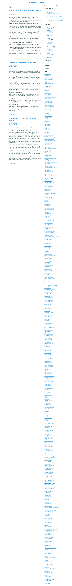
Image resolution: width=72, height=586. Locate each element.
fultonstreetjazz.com (48, 143)
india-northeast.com (47, 170)
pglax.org (46, 370)
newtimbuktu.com (47, 93)
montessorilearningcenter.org (49, 537)
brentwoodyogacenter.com (49, 488)
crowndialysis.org (47, 229)
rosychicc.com (47, 262)
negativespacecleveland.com (49, 372)
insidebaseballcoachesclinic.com (50, 544)
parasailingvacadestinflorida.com (50, 548)
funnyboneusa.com (47, 380)
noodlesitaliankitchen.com (49, 112)
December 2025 (49, 35)
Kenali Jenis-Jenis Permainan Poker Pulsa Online (25, 10)
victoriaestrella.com (47, 392)
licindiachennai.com (48, 79)
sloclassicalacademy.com (48, 292)
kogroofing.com (47, 128)
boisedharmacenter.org (48, 256)
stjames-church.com (48, 323)
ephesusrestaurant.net (48, 518)
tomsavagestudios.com (48, 235)
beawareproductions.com (48, 328)
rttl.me (45, 575)
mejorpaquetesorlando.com (49, 209)
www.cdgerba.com (47, 526)
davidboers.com (47, 439)
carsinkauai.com (47, 545)
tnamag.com (46, 422)
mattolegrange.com (47, 354)
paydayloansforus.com (48, 101)
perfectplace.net (47, 247)
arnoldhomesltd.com (48, 174)
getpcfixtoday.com (47, 117)
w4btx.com (46, 212)
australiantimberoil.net (48, 155)
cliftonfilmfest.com (47, 177)
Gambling (48, 62)
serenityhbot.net (47, 449)
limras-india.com (47, 75)
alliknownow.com (47, 288)
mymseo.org (46, 569)
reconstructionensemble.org (49, 382)
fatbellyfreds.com (47, 521)
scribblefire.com (47, 250)
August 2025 (49, 36)
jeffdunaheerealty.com (48, 460)
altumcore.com (47, 419)
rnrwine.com (46, 563)
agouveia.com (46, 567)
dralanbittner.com (47, 196)
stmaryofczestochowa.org (48, 334)
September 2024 (50, 50)
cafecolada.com (47, 274)
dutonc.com (46, 351)
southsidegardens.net (48, 512)
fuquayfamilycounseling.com (49, 565)
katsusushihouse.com (48, 315)
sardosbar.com (47, 190)
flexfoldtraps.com (47, 464)
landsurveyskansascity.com (49, 470)
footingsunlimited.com (48, 473)
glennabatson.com (47, 294)
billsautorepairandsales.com (49, 534)
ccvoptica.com (47, 492)
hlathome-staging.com (48, 224)
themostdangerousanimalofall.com (50, 285)
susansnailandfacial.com (48, 451)
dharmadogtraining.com (48, 572)
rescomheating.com (47, 576)
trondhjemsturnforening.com (49, 530)
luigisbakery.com (47, 495)
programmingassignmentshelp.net (50, 97)
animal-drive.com (47, 420)
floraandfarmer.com (47, 163)
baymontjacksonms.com (48, 368)
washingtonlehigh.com (48, 493)
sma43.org (46, 485)
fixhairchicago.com (47, 410)
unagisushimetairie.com (48, 114)
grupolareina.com (47, 147)
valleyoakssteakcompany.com (49, 407)
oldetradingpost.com (48, 151)
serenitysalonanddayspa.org (49, 84)
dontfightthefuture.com (48, 173)
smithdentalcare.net (47, 580)
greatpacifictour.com (48, 391)
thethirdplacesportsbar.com (49, 516)
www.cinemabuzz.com (48, 500)
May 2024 (48, 55)
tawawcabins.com (47, 187)
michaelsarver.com (47, 221)
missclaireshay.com (47, 74)
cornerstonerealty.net (48, 506)
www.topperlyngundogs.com (49, 457)
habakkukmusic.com (48, 446)
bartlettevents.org (47, 144)
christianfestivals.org (48, 357)
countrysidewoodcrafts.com (49, 105)
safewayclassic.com (47, 103)
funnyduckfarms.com (48, 554)
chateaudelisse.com (47, 136)
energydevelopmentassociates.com (50, 162)
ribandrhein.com (47, 240)
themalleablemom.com (48, 338)
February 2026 (49, 32)
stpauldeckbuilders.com (48, 472)
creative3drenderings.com (49, 435)
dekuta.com (46, 499)
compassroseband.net (48, 418)
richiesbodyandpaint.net (48, 78)
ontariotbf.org (46, 108)
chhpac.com (46, 571)
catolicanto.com (47, 243)
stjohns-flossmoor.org (48, 378)
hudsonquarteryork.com (48, 523)
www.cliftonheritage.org (48, 484)
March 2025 (49, 42)
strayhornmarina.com (48, 296)
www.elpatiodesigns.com (48, 522)
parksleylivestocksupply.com (49, 255)
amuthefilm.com (47, 308)
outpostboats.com (47, 263)
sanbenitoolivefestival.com (49, 271)
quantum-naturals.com (48, 535)
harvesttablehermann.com (48, 159)
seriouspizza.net (47, 416)
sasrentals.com (47, 219)
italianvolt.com (47, 191)
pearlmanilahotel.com (48, 122)
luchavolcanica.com (47, 385)
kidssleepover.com (47, 98)
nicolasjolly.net (47, 311)
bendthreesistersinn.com (48, 377)
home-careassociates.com (48, 252)
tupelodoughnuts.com (48, 205)
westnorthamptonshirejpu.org (49, 140)
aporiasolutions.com (48, 426)
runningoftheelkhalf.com (48, 458)
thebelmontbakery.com (48, 102)
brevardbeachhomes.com (48, 166)
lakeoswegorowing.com (48, 564)
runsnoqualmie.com (47, 475)
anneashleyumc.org (47, 469)
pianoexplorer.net (47, 511)
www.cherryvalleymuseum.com (50, 148)
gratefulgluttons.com (48, 267)
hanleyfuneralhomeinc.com (49, 208)
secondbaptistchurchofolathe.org (50, 568)
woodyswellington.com (48, 519)
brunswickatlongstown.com (49, 342)
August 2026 (49, 27)
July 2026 (48, 28)
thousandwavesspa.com (48, 393)
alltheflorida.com (36, 2)
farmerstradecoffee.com (48, 437)
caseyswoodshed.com (48, 408)
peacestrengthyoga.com (48, 461)
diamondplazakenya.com (48, 531)
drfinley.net (46, 560)
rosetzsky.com (47, 319)
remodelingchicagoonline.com (49, 487)
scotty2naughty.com (48, 324)
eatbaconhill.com (47, 95)
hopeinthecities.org (47, 266)
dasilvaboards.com (47, 293)
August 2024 (49, 51)
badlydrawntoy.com (47, 443)
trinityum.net (46, 514)
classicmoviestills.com (48, 273)
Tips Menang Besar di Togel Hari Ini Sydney (55, 19)
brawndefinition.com (48, 298)
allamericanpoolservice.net (49, 232)
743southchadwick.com (48, 168)
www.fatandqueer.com (48, 468)
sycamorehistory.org (48, 504)
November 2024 (49, 47)
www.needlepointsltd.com (49, 480)
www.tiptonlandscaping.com (49, 489)
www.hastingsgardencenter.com (50, 510)
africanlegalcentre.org (48, 313)
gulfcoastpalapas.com (48, 428)
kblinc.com (46, 200)
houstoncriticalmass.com (48, 284)
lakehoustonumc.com (48, 445)
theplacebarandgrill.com (48, 400)
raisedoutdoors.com (47, 179)
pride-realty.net (47, 549)
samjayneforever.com (48, 540)
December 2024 (49, 46)
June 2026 (48, 30)
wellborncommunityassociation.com (50, 137)
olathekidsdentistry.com (48, 206)
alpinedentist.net (47, 129)
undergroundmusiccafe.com (49, 582)
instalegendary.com (47, 109)
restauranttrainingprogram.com (49, 231)
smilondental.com (47, 216)
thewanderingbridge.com (48, 336)
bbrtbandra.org (47, 118)
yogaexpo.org (46, 251)
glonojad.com (46, 320)
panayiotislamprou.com (48, 133)
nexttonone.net (47, 447)
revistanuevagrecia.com (48, 321)
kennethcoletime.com (48, 339)
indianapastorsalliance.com (49, 405)
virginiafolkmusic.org (48, 238)
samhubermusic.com (48, 583)
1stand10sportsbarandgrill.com (49, 210)
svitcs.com (46, 415)
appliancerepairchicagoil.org (49, 106)
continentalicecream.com (48, 300)
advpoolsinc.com (47, 403)
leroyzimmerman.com (48, 558)
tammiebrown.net (47, 350)
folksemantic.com (47, 189)
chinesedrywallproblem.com (49, 376)
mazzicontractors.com (48, 515)
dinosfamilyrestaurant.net (48, 156)
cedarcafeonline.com (48, 86)
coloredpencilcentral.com (48, 175)
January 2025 (49, 45)
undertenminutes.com (48, 89)
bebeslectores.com (47, 154)
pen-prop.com (46, 453)
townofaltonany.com (48, 369)
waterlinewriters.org (48, 431)
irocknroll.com (47, 183)
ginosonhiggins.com (48, 362)
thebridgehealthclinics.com (49, 430)
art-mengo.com (47, 347)
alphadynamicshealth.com (49, 550)
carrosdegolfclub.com (48, 160)
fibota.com (46, 525)
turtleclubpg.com (47, 389)
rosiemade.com (47, 204)
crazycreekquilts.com (48, 301)
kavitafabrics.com (47, 384)
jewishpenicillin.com (48, 233)
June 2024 (48, 54)
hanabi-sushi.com (47, 496)
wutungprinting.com (48, 363)
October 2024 (49, 49)
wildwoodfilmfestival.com (49, 139)
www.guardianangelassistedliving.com (51, 529)
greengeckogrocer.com (48, 223)
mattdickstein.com (47, 442)
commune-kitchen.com (48, 307)
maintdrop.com (47, 124)
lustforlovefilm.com (47, 309)
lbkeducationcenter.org (48, 244)
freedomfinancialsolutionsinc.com (50, 462)
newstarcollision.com (48, 217)
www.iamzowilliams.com (48, 508)
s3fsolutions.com (47, 164)
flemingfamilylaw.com (48, 561)
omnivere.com (47, 90)
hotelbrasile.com (47, 141)
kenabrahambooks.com (48, 305)
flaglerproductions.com (48, 297)
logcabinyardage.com (48, 438)
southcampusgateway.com (49, 135)
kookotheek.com (47, 132)
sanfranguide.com (47, 280)
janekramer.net (47, 345)
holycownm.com (47, 386)
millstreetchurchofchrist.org (49, 546)
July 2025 (48, 38)
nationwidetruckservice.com (49, 388)
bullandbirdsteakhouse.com (49, 481)
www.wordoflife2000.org (48, 185)
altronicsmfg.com (47, 94)
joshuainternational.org (48, 450)
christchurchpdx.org (48, 304)
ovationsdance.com (47, 239)
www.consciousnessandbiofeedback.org (51, 507)
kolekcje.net (46, 242)
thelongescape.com (47, 353)
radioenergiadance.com (48, 131)
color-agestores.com (48, 258)
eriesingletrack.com (47, 201)
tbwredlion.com (47, 533)
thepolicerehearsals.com (48, 286)
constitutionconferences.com (49, 412)
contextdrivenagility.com (48, 330)
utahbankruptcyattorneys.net (49, 182)
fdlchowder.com (47, 479)
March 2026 (49, 31)
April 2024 (49, 57)
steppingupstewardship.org (49, 491)
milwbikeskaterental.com (48, 366)
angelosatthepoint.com (48, 404)
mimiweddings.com (47, 577)
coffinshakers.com (47, 332)
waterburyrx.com (47, 401)
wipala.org (46, 259)
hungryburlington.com (48, 340)
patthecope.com (47, 414)
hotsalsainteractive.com (48, 83)
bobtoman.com (47, 125)
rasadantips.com (47, 91)
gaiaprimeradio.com (48, 349)
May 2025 (48, 39)
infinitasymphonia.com (48, 312)
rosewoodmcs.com (47, 503)
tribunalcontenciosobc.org (49, 290)
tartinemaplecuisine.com (48, 343)
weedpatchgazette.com (48, 198)
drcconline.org (47, 399)
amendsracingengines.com (49, 465)
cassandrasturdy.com (48, 270)
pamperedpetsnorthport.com (49, 202)
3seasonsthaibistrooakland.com (49, 248)
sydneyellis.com (47, 228)
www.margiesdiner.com (48, 477)
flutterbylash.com (47, 552)
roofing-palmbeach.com (48, 171)
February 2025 (49, 43)
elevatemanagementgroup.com (49, 557)
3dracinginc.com (47, 282)
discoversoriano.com (48, 275)
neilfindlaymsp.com (47, 396)
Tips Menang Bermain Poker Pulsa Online (22, 62)
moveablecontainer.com (48, 145)
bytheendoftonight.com (48, 265)
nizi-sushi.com (47, 346)
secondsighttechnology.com (49, 220)
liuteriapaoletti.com (47, 373)
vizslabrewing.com (47, 194)
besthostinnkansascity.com (49, 579)
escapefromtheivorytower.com (49, 167)
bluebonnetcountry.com (48, 120)
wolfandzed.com (47, 498)
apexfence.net (46, 584)
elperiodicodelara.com (48, 76)
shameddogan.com (47, 433)
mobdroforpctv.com (47, 269)
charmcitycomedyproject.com (49, 327)
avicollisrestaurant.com (48, 397)
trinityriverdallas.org (48, 246)
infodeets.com (46, 82)
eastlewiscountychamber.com (49, 289)
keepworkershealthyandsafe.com (50, 110)
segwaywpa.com (47, 427)
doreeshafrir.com (47, 326)
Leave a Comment (12, 58)
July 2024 (48, 53)
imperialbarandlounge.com (49, 178)
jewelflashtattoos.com (48, 116)
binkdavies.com (47, 303)
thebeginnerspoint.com (48, 277)
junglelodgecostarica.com (48, 355)
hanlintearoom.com (47, 553)
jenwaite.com (46, 556)
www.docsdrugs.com (48, 476)
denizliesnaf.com (47, 411)
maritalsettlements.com (48, 365)
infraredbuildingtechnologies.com (50, 158)
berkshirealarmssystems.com (49, 193)
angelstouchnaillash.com (48, 213)
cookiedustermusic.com (48, 381)
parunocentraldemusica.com (49, 527)
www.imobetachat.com (48, 441)
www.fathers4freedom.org (49, 456)
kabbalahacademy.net (48, 214)
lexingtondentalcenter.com (49, 227)
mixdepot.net (46, 502)
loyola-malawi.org (47, 261)
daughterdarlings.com (48, 80)
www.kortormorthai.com (48, 466)
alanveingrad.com (47, 361)
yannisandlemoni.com (48, 197)
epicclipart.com (47, 121)
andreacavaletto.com (48, 254)
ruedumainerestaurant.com (49, 317)
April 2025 (49, 40)
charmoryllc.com (47, 281)
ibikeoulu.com (47, 331)
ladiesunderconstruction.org (49, 152)
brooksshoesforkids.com (48, 423)
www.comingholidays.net (49, 278)
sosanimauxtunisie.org (48, 126)
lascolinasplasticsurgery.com (49, 483)
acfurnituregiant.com (48, 87)
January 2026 (49, 34)
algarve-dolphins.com (48, 359)
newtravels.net (47, 99)
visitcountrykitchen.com (48, 358)
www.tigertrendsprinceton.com (49, 454)
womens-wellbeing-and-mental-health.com (52, 236)
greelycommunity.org (48, 316)
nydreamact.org (47, 113)
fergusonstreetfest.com (48, 538)
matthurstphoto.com (48, 541)
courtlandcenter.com (48, 395)
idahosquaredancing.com (48, 186)
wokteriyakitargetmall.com (49, 225)
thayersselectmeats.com (48, 424)
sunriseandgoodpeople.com (49, 374)
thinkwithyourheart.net (48, 181)
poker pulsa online (14, 14)
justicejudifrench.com (48, 335)
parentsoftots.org (47, 434)
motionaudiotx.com (47, 573)
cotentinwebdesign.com (48, 149)
